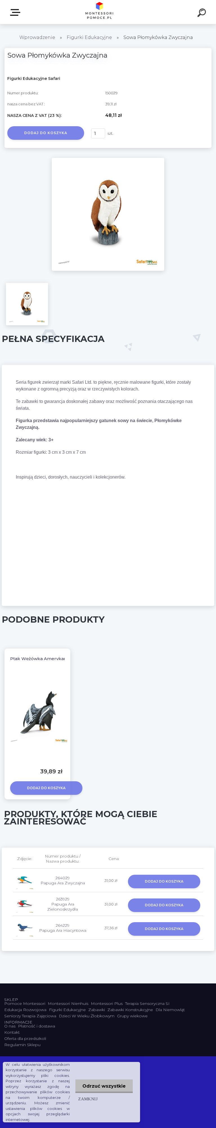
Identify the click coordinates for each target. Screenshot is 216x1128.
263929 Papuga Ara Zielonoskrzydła (62, 904)
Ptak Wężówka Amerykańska (42, 658)
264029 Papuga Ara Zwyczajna (62, 880)
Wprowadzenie (37, 37)
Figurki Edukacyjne (90, 37)
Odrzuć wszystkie (104, 1086)
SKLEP (16, 12)
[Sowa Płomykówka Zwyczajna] (108, 159)
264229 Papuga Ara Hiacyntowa (62, 928)
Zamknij (88, 1099)
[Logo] (100, 12)
